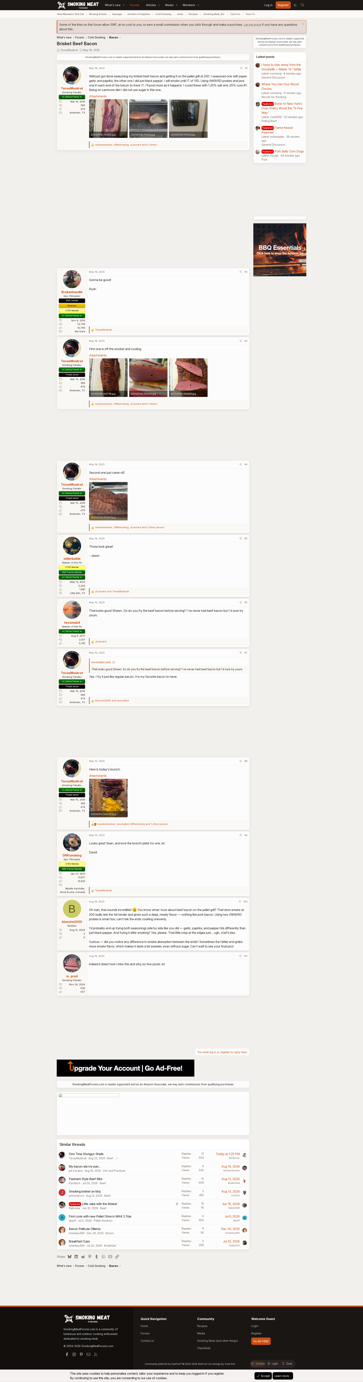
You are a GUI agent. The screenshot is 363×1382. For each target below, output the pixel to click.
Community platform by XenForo (178, 1364)
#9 (245, 835)
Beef (110, 1158)
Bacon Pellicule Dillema (84, 1229)
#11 (245, 955)
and (112, 591)
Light (275, 1363)
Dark (289, 1363)
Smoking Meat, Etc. (214, 14)
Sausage (117, 14)
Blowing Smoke (98, 14)
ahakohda (234, 1182)
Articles (151, 5)
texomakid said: (101, 662)
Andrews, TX (77, 112)
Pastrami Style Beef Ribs (85, 1179)
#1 (246, 68)
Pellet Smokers (103, 1220)
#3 (245, 340)
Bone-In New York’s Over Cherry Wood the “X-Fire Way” (281, 108)
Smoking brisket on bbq (85, 1191)
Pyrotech (74, 1183)
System (260, 1363)
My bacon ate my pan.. (84, 1166)
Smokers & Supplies (138, 14)
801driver (234, 1157)
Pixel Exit (230, 1364)
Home (144, 1326)
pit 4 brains (76, 1170)
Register (256, 1333)
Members (189, 5)
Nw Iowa (80, 331)
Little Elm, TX (77, 593)
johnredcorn (76, 1195)
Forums (134, 5)
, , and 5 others (126, 144)
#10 (245, 901)
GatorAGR (234, 1207)
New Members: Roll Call (70, 14)
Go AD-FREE (261, 1341)
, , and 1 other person (129, 527)
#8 (245, 760)
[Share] (241, 68)
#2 (245, 271)
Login (254, 1326)
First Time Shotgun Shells (86, 1154)
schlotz (235, 1195)
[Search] (302, 5)
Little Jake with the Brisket (99, 1204)
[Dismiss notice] (302, 24)
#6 (245, 602)
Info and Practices (114, 1170)
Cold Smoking (163, 14)
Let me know (252, 24)
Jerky (180, 14)
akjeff (72, 1220)
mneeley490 (77, 1233)
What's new (113, 5)
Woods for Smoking (273, 97)
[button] (123, 5)
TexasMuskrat (69, 50)
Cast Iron (235, 14)
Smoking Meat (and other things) (217, 1340)
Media (169, 5)
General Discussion (273, 77)
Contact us (147, 1340)
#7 (245, 652)
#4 (245, 464)
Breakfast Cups (79, 1241)
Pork (264, 159)
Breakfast (110, 1245)
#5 (245, 538)
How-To (250, 14)
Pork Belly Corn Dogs (289, 151)
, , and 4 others (126, 403)
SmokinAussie (231, 1170)
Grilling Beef (269, 121)
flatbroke (74, 1208)
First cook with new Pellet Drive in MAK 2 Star (100, 1216)
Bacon (110, 1233)
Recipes (193, 14)
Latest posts (265, 57)
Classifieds (204, 1348)
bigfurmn (234, 1245)
